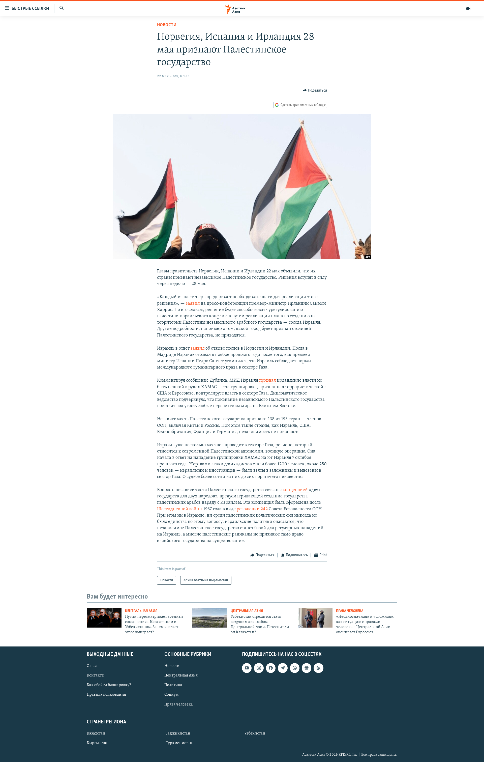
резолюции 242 (252, 509)
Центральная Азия (141, 611)
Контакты (95, 675)
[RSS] (318, 668)
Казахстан (96, 733)
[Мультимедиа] (468, 8)
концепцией (296, 490)
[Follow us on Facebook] (271, 668)
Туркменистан (179, 743)
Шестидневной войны (179, 509)
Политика (173, 685)
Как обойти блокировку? (109, 685)
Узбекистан (254, 733)
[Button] (315, 90)
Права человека (349, 611)
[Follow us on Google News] (306, 668)
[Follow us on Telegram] (282, 668)
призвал (268, 380)
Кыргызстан (98, 743)
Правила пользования (106, 695)
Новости (166, 25)
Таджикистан (178, 733)
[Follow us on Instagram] (258, 668)
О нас (92, 666)
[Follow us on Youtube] (247, 668)
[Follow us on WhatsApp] (294, 668)
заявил (193, 303)
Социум (171, 695)
